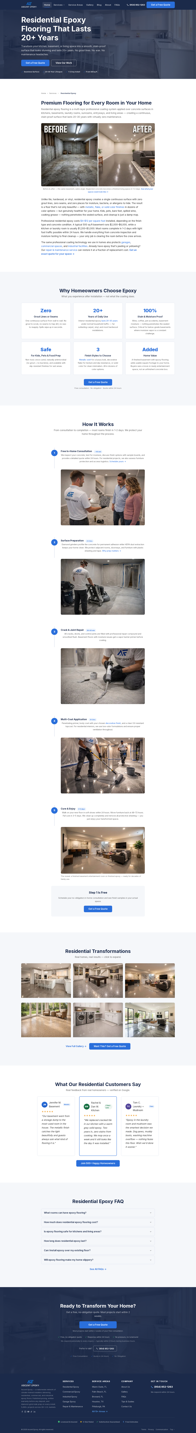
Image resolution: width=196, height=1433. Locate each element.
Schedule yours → (117, 461)
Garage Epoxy (69, 1401)
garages (125, 242)
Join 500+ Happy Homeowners (98, 1163)
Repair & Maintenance (73, 1406)
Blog (99, 5)
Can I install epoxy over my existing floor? (67, 1250)
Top (171, 1429)
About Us (125, 1387)
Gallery (89, 5)
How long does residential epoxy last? (65, 1241)
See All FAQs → (98, 1269)
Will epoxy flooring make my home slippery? (68, 1260)
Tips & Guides (127, 1401)
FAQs (117, 5)
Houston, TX (97, 1401)
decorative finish (113, 723)
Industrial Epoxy (70, 1396)
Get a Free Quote (160, 4)
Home (47, 5)
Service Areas (75, 5)
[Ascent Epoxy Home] (29, 5)
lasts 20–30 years (109, 320)
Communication (162, 1429)
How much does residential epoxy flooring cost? (71, 1222)
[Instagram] (25, 1412)
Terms (143, 1429)
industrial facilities (77, 246)
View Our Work (64, 63)
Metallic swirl (85, 359)
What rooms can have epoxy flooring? (65, 1212)
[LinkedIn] (34, 1412)
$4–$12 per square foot (92, 221)
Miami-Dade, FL (99, 1387)
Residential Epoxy (71, 1387)
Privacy (151, 1429)
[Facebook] (22, 1412)
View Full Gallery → (76, 1046)
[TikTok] (31, 1412)
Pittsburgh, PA (98, 1406)
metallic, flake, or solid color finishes (104, 207)
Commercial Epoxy (71, 1391)
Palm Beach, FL (99, 1391)
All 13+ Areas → (100, 1411)
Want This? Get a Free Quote (110, 1046)
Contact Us (126, 1406)
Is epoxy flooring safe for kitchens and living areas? (72, 1231)
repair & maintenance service (61, 250)
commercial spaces (51, 246)
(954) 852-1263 (137, 5)
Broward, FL (97, 1396)
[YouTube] (28, 1412)
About (108, 5)
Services (58, 5)
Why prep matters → (111, 551)
